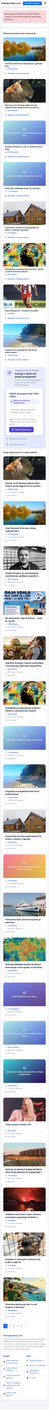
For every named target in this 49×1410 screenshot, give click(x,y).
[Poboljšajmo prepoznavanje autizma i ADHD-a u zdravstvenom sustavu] (24, 262)
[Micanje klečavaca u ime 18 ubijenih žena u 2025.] (24, 140)
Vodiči (6, 1356)
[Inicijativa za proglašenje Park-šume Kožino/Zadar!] (24, 343)
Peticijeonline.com (10, 3)
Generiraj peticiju (23, 429)
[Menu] (45, 3)
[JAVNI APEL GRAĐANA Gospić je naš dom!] (24, 180)
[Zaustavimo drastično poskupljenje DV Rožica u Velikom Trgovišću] (24, 220)
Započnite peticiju (32, 3)
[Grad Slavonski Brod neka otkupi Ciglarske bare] (24, 56)
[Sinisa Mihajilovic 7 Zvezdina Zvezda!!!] (24, 303)
